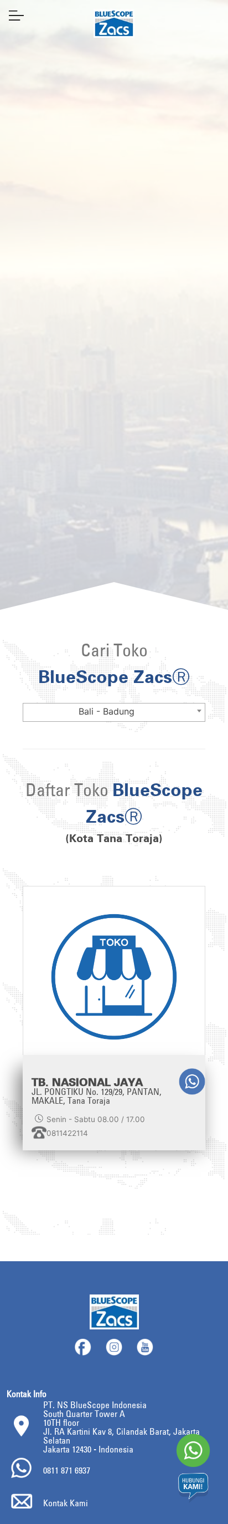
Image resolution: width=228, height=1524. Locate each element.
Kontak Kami (65, 1502)
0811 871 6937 (66, 1470)
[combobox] (114, 712)
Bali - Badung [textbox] (106, 711)
